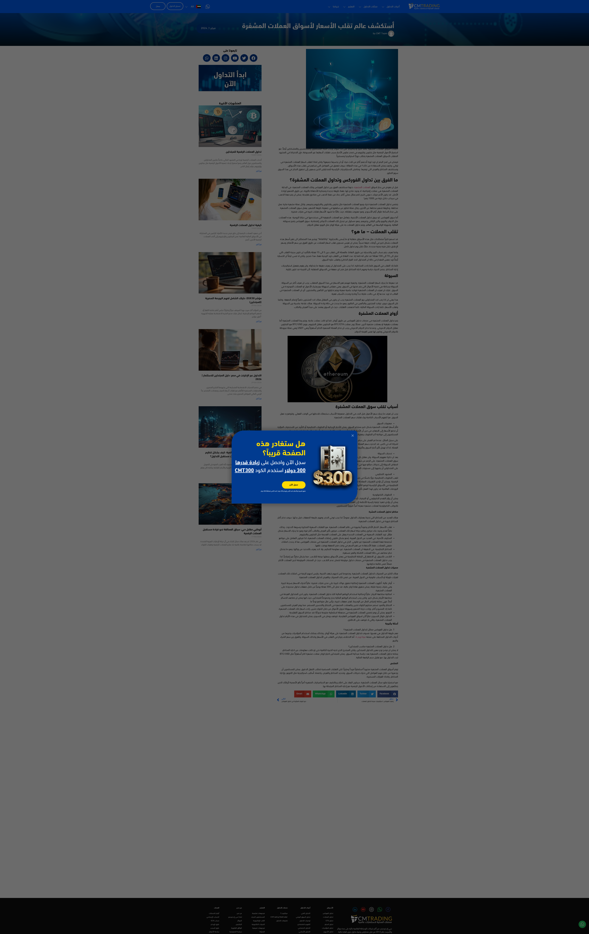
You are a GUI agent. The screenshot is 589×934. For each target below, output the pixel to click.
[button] (352, 435)
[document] (294, 467)
